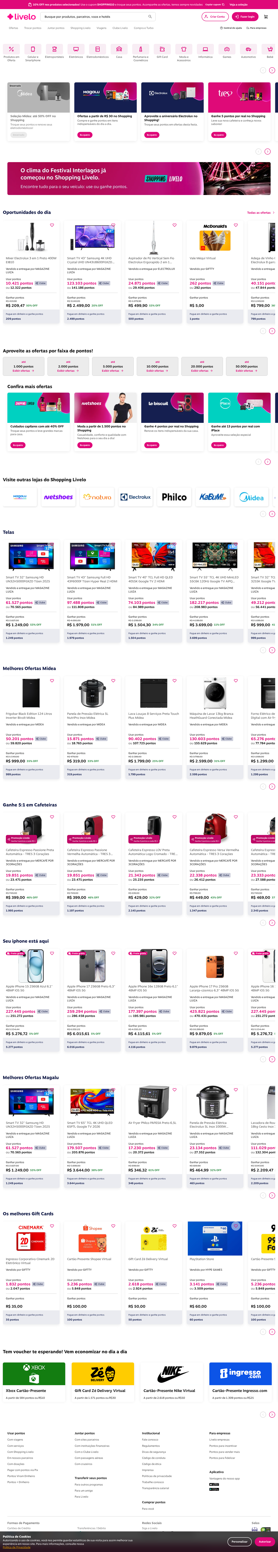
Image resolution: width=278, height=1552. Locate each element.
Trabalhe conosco (153, 1482)
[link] (21, 17)
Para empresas (219, 1433)
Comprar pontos (153, 1502)
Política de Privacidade (16, 1547)
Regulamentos (151, 1445)
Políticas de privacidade (157, 1476)
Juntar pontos (85, 1433)
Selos (255, 1523)
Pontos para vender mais (224, 1451)
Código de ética (151, 1463)
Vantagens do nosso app (224, 1478)
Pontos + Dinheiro (18, 1482)
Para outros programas (89, 1484)
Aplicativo (216, 1472)
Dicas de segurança (154, 1451)
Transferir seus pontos (91, 1478)
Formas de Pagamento (23, 1523)
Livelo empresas (219, 1439)
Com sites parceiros (87, 1439)
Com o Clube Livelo (87, 1451)
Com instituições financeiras (92, 1445)
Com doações (15, 1463)
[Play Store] (214, 1489)
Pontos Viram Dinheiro (21, 1476)
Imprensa (148, 1470)
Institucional (151, 1433)
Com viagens (15, 1439)
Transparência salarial (155, 1488)
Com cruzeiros (83, 1463)
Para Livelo (81, 1496)
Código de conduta (153, 1457)
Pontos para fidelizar (222, 1457)
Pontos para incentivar (223, 1445)
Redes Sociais (152, 1523)
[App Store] (214, 1484)
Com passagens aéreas (89, 1457)
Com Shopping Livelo (20, 1451)
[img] (266, 1530)
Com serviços (15, 1445)
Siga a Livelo (150, 1528)
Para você (148, 1508)
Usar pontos (16, 1433)
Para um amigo (84, 1490)
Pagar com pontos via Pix (22, 1470)
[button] (215, 5)
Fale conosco (150, 1439)
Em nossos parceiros (20, 1457)
